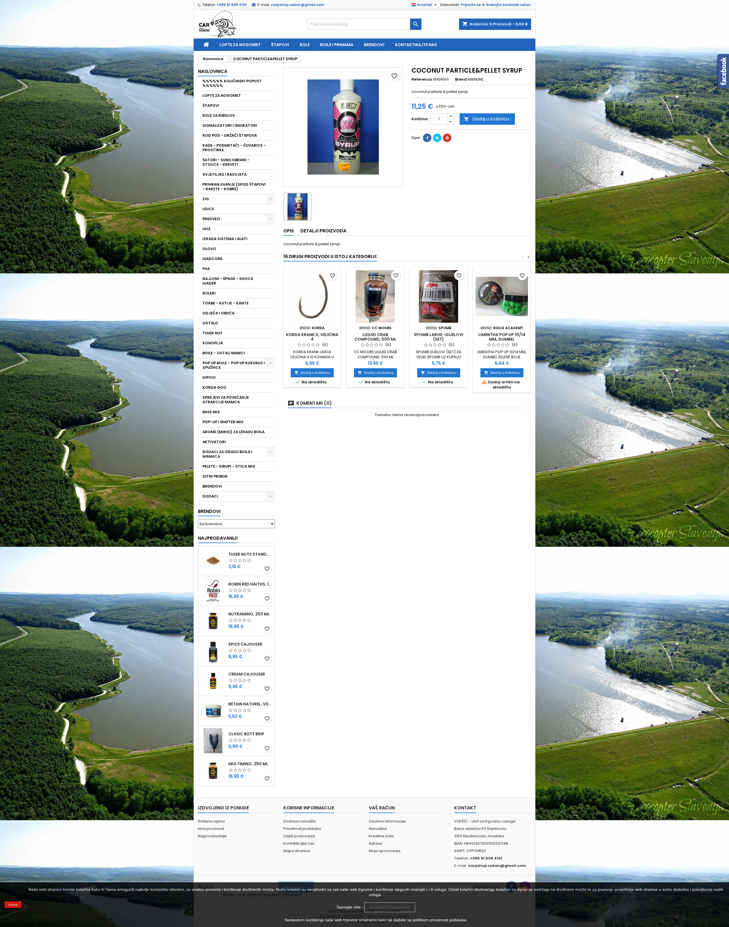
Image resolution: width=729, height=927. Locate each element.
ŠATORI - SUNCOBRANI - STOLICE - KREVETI (225, 162)
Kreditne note (381, 836)
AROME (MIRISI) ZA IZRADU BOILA (233, 432)
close (13, 904)
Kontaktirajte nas (416, 45)
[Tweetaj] (437, 138)
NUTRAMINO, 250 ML (249, 614)
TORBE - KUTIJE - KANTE (225, 303)
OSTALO (210, 323)
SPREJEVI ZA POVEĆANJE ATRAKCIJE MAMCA (225, 400)
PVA (206, 268)
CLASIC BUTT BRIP (246, 734)
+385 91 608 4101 (232, 4)
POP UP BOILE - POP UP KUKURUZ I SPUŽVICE (233, 365)
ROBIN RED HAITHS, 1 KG (250, 584)
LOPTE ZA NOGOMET (221, 95)
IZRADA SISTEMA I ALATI (224, 239)
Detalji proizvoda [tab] (323, 231)
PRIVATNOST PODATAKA (389, 907)
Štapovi (280, 45)
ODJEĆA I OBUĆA (218, 313)
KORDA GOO (214, 387)
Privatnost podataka (302, 828)
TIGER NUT (212, 333)
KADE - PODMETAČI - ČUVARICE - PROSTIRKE (234, 148)
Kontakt (465, 808)
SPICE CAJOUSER (245, 644)
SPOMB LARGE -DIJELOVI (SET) (438, 337)
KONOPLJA (212, 343)
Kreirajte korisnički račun (508, 4)
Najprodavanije (212, 836)
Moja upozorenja (384, 851)
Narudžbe (378, 828)
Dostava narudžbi (299, 821)
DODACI (210, 496)
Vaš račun (382, 808)
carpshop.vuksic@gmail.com (297, 4)
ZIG (205, 199)
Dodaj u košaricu (486, 119)
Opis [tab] (288, 231)
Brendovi (374, 45)
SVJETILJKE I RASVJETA (224, 174)
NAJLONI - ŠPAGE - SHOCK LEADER (227, 281)
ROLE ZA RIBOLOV (218, 115)
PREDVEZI (211, 219)
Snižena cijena (211, 821)
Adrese (375, 843)
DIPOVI (209, 377)
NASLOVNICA (212, 71)
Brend (461, 79)
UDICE (208, 209)
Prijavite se (471, 4)
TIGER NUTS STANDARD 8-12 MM (250, 554)
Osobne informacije (387, 821)
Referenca (421, 79)
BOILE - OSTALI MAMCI (223, 353)
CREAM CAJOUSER (246, 674)
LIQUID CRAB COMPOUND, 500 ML (375, 337)
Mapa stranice (296, 851)
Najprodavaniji (217, 538)
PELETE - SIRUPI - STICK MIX (228, 466)
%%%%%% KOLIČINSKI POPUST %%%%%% (232, 83)
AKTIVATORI (214, 442)
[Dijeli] (427, 138)
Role (305, 45)
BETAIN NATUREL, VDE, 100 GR (250, 704)
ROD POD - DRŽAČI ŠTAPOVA (229, 135)
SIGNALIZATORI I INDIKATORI (229, 125)
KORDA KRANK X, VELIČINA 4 (312, 337)
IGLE (206, 229)
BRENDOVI (212, 486)
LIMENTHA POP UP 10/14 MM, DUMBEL (501, 337)
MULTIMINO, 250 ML (248, 764)
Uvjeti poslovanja (299, 836)
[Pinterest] (447, 138)
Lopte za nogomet (240, 45)
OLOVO (209, 248)
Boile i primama (336, 45)
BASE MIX (211, 412)
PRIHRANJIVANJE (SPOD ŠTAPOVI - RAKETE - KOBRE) (234, 187)
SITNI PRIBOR (215, 476)
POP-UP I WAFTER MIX (222, 422)
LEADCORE (212, 258)
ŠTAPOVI (210, 105)
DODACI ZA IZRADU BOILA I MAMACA (227, 454)
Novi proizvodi (211, 828)
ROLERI (209, 293)
